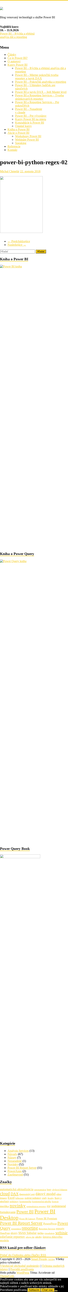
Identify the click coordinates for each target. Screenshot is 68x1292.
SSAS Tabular (27, 1233)
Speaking (20, 143)
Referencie (14, 146)
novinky (18, 1205)
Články (12, 54)
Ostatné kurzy (23, 126)
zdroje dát (30, 1237)
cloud (5, 1193)
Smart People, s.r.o (42, 1259)
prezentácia (16, 1229)
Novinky (13, 1164)
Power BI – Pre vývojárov (30, 115)
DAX (15, 1194)
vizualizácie (49, 1233)
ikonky (51, 1198)
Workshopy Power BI (28, 136)
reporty (60, 1228)
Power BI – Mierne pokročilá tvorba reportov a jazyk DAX (36, 76)
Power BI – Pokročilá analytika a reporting (40, 81)
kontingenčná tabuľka (41, 1202)
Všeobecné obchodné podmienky (20, 1265)
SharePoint (5, 1233)
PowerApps (15, 1171)
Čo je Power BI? (18, 58)
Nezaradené (15, 1161)
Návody (12, 1154)
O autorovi (14, 61)
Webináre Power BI (27, 139)
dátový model (46, 1194)
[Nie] (56, 1290)
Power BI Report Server (22, 1167)
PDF (49, 1206)
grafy (44, 1198)
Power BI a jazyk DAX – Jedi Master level (40, 92)
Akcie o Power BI (18, 132)
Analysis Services (18, 1150)
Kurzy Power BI (17, 64)
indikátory (14, 1202)
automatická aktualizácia (16, 1189)
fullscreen (19, 1198)
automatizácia (40, 1190)
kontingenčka (25, 1202)
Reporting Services (47, 1229)
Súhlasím (34, 1290)
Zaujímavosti (15, 1174)
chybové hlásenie (59, 1190)
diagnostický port (27, 1194)
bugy (49, 1189)
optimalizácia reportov (36, 1206)
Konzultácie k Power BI (29, 122)
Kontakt (12, 149)
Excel (11, 1197)
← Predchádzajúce (19, 241)
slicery (14, 1233)
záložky (38, 1237)
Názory (12, 1157)
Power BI (25, 1211)
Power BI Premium (46, 1218)
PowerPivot (50, 1223)
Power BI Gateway (27, 1219)
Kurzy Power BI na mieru (30, 119)
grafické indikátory (33, 1198)
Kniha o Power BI (18, 129)
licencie (55, 1202)
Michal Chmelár (9, 171)
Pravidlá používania (22, 1269)
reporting (30, 1228)
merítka (4, 1206)
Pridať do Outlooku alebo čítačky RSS (23, 1255)
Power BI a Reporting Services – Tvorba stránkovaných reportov (39, 97)
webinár (61, 1233)
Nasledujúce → (17, 244)
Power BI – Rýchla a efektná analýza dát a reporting (17, 35)
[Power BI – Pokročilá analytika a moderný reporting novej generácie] (1, 8)
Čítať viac (47, 1290)
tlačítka (40, 1233)
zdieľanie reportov (12, 1237)
